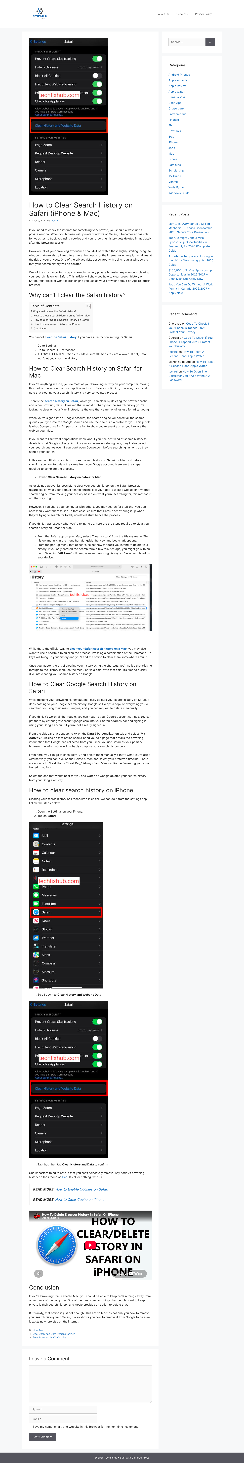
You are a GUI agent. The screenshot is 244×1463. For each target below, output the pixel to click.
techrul (173, 351)
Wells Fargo (176, 187)
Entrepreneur (177, 114)
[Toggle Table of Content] (86, 306)
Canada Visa (177, 97)
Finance (173, 119)
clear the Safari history (61, 337)
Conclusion (40, 328)
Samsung (174, 165)
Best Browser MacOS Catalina (49, 1337)
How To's (38, 1330)
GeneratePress (140, 1457)
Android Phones (179, 74)
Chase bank (176, 108)
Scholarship (176, 170)
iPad (65, 1177)
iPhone (173, 142)
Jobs (171, 148)
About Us (163, 14)
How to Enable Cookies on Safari (81, 1189)
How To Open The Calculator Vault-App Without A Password (189, 376)
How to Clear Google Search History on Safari (61, 319)
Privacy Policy (203, 14)
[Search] (210, 42)
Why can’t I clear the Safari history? (54, 311)
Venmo (173, 181)
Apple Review (177, 86)
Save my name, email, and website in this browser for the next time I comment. (86, 1426)
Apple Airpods (177, 80)
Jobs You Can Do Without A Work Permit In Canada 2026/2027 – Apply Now (190, 289)
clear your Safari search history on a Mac (98, 648)
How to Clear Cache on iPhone (80, 1199)
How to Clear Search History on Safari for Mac (62, 315)
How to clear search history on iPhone (57, 324)
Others (172, 159)
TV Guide (174, 176)
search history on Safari (61, 401)
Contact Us (182, 14)
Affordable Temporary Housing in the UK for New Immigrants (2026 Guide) (190, 260)
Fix (170, 125)
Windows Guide (179, 193)
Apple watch (176, 91)
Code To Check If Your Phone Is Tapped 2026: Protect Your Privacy (188, 328)
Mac (171, 153)
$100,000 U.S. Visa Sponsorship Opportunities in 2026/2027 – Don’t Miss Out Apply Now (190, 274)
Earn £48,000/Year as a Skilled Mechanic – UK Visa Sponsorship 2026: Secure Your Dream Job (190, 228)
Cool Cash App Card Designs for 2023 (54, 1333)
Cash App (174, 102)
